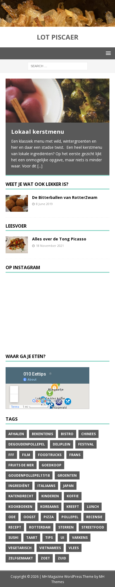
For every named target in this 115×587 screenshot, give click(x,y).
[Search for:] (58, 65)
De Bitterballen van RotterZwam (64, 197)
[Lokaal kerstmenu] (57, 101)
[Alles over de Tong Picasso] (17, 245)
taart (31, 537)
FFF (11, 454)
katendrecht (20, 496)
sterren (66, 527)
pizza (49, 517)
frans (74, 454)
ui (62, 537)
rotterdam (40, 527)
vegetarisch (20, 547)
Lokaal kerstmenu (37, 131)
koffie (73, 496)
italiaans (46, 485)
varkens (80, 537)
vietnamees (50, 547)
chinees (88, 434)
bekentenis (42, 434)
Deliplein (61, 444)
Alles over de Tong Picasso (59, 239)
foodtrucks (49, 454)
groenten (67, 475)
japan (68, 485)
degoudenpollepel (26, 444)
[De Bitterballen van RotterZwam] (17, 203)
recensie (94, 517)
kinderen (50, 496)
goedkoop (51, 465)
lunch (93, 506)
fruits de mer (21, 465)
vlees (74, 547)
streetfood (93, 527)
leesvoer (16, 226)
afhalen (16, 434)
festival (86, 444)
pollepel (69, 517)
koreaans (49, 506)
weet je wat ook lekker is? (37, 184)
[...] (39, 166)
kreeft (72, 506)
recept (14, 527)
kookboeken (20, 506)
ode (12, 517)
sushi (13, 537)
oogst (29, 517)
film (26, 454)
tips (49, 537)
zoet (45, 558)
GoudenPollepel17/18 (29, 475)
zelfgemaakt (20, 558)
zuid (62, 558)
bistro (67, 434)
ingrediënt (19, 485)
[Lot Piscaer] (57, 23)
